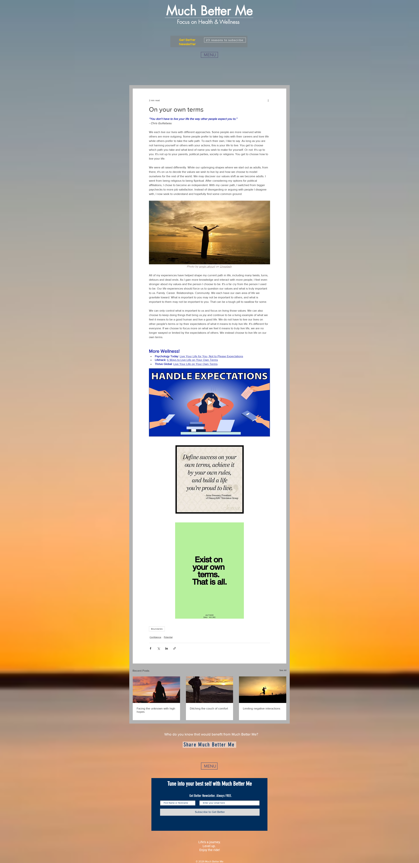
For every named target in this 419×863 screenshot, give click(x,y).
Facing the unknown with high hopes (156, 710)
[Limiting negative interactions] (262, 689)
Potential (168, 637)
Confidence (155, 637)
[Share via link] (174, 648)
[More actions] (268, 100)
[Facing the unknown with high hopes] (156, 689)
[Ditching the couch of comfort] (209, 689)
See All (282, 670)
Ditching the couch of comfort (209, 708)
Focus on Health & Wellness (209, 21)
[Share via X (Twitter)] (158, 648)
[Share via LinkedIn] (166, 648)
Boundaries (157, 628)
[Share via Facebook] (150, 648)
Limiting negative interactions (261, 708)
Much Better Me (209, 10)
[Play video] (209, 402)
